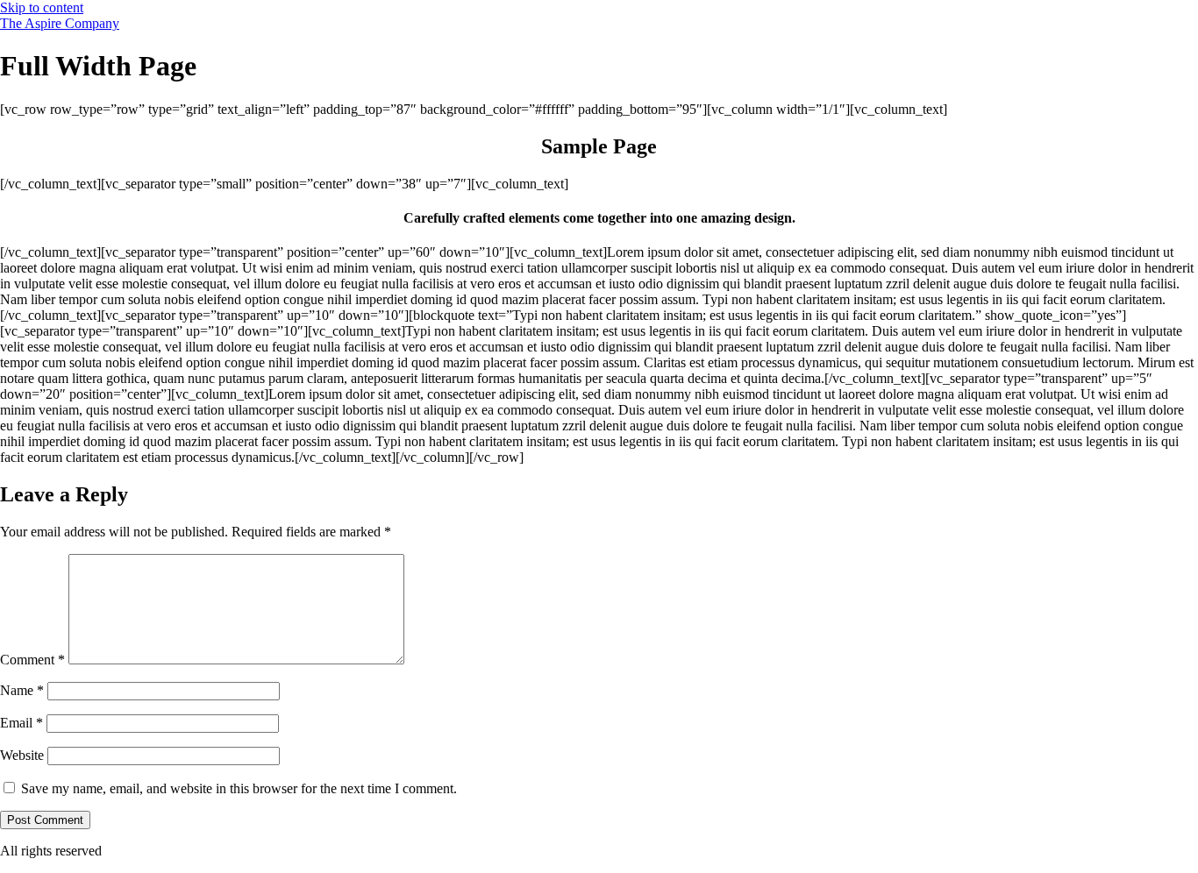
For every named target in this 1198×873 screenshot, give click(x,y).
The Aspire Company (59, 23)
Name (22, 690)
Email (21, 722)
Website (22, 755)
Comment (32, 659)
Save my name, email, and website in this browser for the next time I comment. (239, 788)
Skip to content (41, 7)
